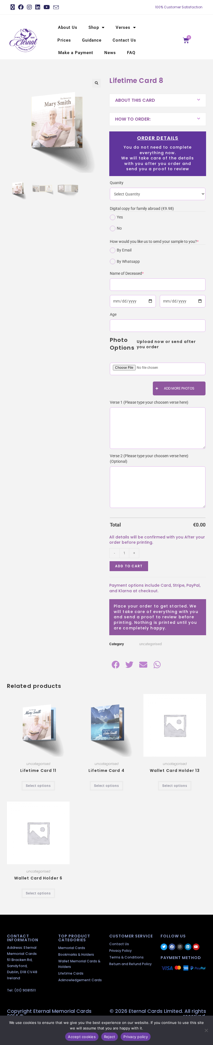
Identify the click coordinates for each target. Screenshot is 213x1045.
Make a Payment (75, 52)
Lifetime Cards (70, 973)
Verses (123, 27)
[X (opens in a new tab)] (13, 7)
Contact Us (124, 40)
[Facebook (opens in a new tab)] (20, 7)
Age (113, 314)
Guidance (92, 40)
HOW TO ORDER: (133, 119)
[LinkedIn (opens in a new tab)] (38, 7)
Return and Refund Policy (130, 964)
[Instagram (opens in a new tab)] (29, 7)
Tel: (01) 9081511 (21, 990)
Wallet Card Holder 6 (38, 878)
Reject (109, 1036)
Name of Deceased (135, 273)
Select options (38, 786)
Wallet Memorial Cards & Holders (79, 964)
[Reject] (206, 1030)
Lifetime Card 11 (38, 770)
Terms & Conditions (126, 957)
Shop (93, 27)
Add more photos (179, 388)
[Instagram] (180, 947)
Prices (64, 40)
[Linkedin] (188, 947)
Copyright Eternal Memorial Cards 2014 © (49, 1013)
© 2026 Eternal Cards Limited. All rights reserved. (158, 1013)
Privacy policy (135, 1036)
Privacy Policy (120, 950)
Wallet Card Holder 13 (175, 770)
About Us (67, 27)
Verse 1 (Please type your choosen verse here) (149, 402)
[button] (96, 83)
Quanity (116, 182)
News (110, 52)
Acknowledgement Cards (80, 980)
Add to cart (129, 566)
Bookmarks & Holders (76, 954)
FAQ (131, 52)
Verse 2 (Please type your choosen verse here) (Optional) (149, 459)
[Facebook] (172, 947)
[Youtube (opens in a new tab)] (47, 7)
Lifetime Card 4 (106, 770)
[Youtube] (196, 947)
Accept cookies (82, 1036)
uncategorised (150, 644)
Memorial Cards (71, 947)
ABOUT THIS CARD (135, 100)
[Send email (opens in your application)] (56, 7)
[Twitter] (164, 947)
